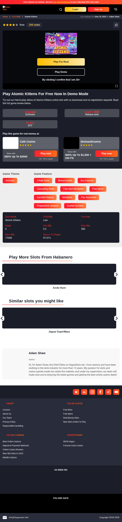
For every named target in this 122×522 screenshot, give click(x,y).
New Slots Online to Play (74, 422)
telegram (108, 392)
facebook (100, 392)
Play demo (61, 72)
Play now (46, 153)
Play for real (61, 62)
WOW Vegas (69, 441)
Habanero (30, 111)
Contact (6, 410)
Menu (115, 9)
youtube (116, 392)
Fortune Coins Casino (73, 445)
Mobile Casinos (10, 457)
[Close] (116, 32)
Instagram (92, 392)
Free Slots (67, 410)
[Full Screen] (116, 86)
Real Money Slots (71, 418)
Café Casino (27, 141)
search (60, 9)
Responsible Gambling (13, 426)
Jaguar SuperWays (59, 331)
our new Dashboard (62, 2)
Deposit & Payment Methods (16, 445)
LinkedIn (84, 392)
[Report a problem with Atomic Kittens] (116, 25)
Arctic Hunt (59, 288)
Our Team (7, 418)
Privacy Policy (9, 422)
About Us (7, 414)
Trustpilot (76, 392)
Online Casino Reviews (13, 449)
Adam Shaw (114, 17)
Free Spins (68, 414)
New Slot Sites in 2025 (13, 453)
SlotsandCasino (91, 141)
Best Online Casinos (12, 441)
